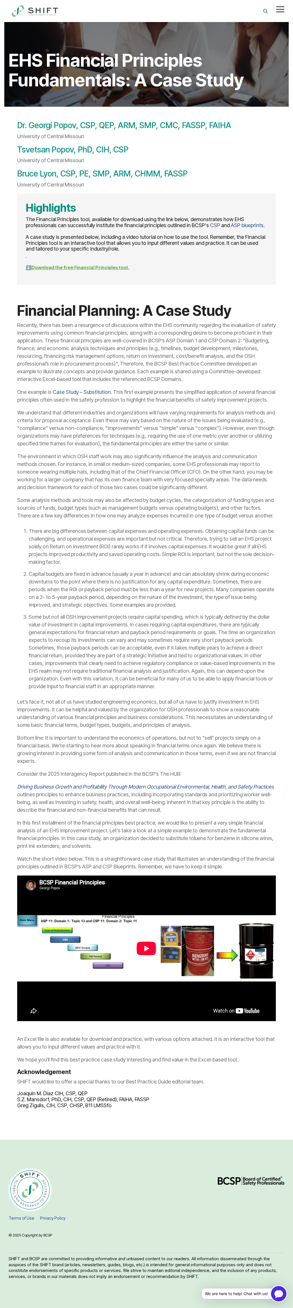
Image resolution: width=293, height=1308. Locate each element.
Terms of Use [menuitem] (21, 1218)
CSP (215, 225)
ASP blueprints (247, 225)
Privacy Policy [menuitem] (53, 1218)
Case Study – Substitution (82, 392)
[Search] (266, 11)
